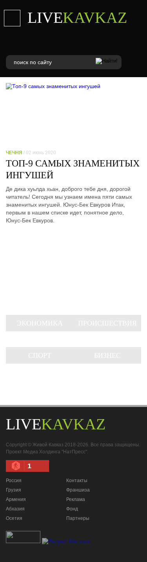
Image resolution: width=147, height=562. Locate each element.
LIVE (77, 17)
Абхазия (15, 509)
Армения (16, 499)
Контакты (76, 480)
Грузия (13, 490)
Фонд (72, 509)
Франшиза (78, 490)
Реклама (75, 499)
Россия (14, 480)
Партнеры (77, 518)
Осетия (14, 518)
